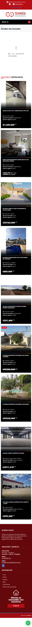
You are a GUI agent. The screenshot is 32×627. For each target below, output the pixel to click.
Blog (4, 582)
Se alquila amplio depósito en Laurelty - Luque (16, 502)
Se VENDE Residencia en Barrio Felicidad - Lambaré (16, 356)
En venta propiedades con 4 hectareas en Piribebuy (15, 258)
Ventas (5, 577)
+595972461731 (19, 4)
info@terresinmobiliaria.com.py (11, 562)
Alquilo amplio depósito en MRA (13, 453)
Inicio (2, 27)
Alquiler (5, 579)
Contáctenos (6, 584)
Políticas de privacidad (9, 587)
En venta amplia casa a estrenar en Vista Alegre (14, 209)
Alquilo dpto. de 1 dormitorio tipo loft (16, 110)
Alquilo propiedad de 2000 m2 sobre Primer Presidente (14, 307)
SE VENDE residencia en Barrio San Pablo (16, 404)
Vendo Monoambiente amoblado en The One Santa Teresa (16, 160)
